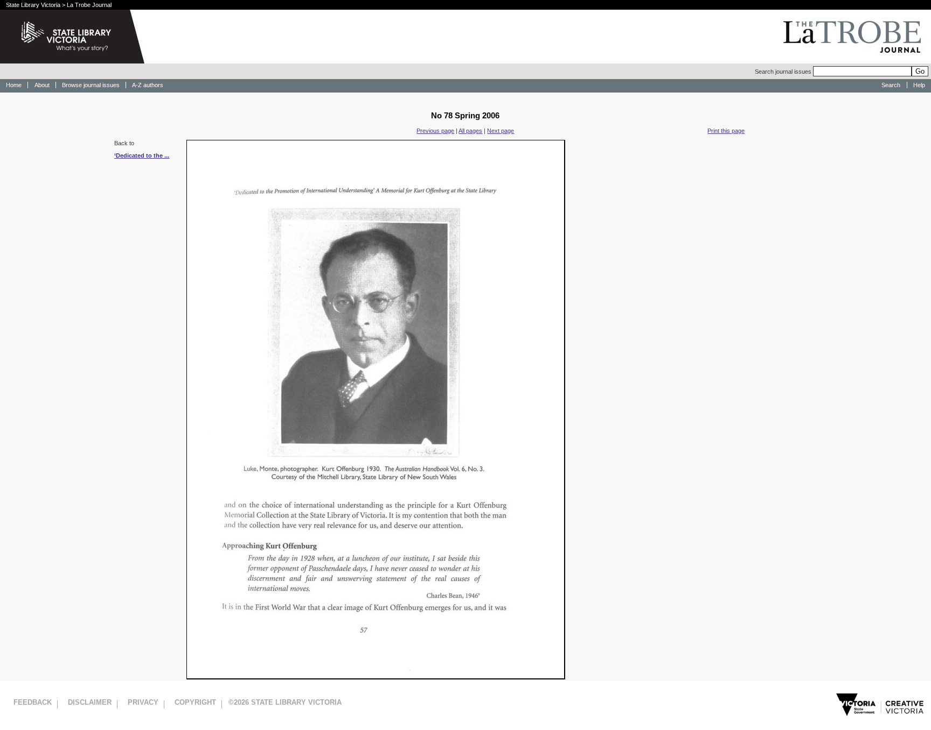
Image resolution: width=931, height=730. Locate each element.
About (42, 85)
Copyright (195, 702)
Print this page (726, 130)
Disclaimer (90, 702)
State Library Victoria (33, 5)
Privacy (143, 702)
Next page (500, 130)
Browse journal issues (91, 85)
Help (919, 85)
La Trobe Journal (89, 5)
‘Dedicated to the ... (141, 155)
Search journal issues (784, 71)
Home (14, 85)
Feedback (32, 702)
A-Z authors (147, 85)
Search (890, 85)
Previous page (435, 130)
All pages (470, 130)
